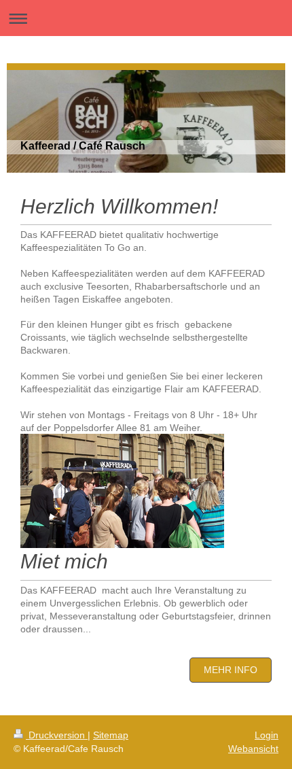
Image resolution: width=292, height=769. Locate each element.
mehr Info (230, 669)
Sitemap (110, 735)
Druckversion (57, 735)
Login (266, 735)
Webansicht (253, 748)
